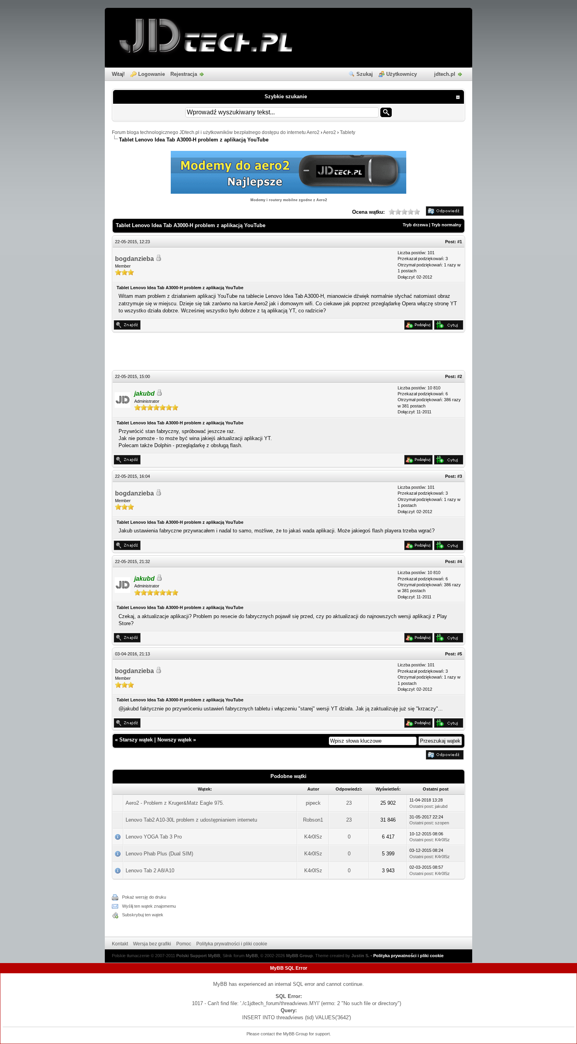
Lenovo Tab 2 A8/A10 (150, 870)
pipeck (313, 803)
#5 (459, 653)
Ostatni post (421, 806)
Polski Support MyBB (198, 955)
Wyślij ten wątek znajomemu (149, 906)
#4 (459, 561)
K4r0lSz (313, 837)
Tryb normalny (446, 224)
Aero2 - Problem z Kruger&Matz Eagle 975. (175, 803)
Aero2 (329, 132)
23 (349, 803)
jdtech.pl (444, 74)
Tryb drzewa (415, 224)
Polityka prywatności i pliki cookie (231, 944)
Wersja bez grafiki (152, 944)
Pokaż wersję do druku (144, 897)
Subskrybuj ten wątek (142, 914)
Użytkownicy (401, 74)
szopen (442, 822)
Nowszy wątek (174, 740)
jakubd (441, 806)
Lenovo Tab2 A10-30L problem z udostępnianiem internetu (191, 820)
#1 (459, 241)
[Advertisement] (288, 352)
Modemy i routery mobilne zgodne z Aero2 (288, 200)
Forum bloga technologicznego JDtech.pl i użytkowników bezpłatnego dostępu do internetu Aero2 (216, 132)
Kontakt (120, 944)
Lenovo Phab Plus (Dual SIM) (159, 854)
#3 (459, 476)
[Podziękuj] (418, 328)
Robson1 (313, 820)
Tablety (347, 132)
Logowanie (151, 74)
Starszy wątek (136, 740)
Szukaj (364, 74)
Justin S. (360, 955)
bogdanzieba (134, 258)
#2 (459, 376)
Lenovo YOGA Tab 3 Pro (154, 837)
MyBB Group (299, 955)
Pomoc (183, 944)
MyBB (252, 955)
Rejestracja (183, 74)
